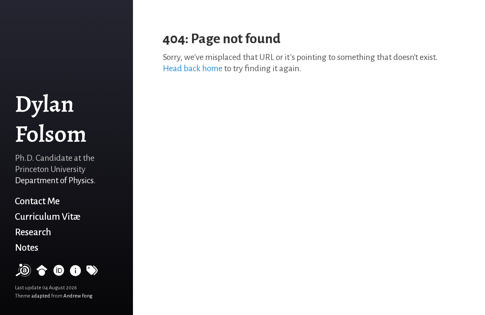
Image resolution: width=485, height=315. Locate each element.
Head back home (192, 68)
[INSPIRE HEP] (75, 273)
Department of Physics (54, 180)
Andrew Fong (77, 296)
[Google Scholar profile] (42, 273)
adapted (40, 296)
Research (33, 232)
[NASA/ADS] (23, 273)
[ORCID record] (58, 273)
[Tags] (92, 273)
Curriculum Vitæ (48, 217)
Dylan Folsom (51, 118)
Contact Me (37, 201)
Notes (26, 248)
